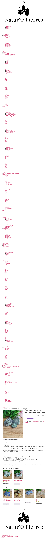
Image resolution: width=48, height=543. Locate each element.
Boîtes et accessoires (6, 53)
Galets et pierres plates (7, 58)
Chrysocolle (6, 90)
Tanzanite (5, 165)
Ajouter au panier (30, 418)
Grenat (5, 102)
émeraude (5, 98)
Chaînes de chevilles (6, 51)
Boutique (3, 23)
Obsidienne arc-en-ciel (9, 130)
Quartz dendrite (8, 149)
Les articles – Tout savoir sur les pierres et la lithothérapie (11, 173)
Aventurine (6, 81)
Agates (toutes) (8, 70)
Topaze (5, 167)
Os (4, 197)
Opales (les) (6, 138)
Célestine (5, 87)
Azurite (5, 82)
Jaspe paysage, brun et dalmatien (11, 114)
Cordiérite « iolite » (7, 93)
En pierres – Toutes (7, 36)
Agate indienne (8, 73)
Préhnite (5, 144)
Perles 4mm (7, 27)
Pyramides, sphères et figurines (8, 59)
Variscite (5, 170)
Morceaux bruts (10, 408)
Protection (5, 202)
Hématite (5, 103)
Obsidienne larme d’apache (10, 133)
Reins (5, 203)
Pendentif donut (6, 47)
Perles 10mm (8, 30)
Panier (4, 211)
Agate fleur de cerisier (9, 72)
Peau (5, 198)
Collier (4, 49)
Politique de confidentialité (7, 532)
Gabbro (5, 101)
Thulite (5, 166)
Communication (6, 183)
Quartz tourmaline (8, 153)
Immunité (5, 192)
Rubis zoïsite (6, 171)
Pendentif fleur (6, 43)
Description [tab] (5, 439)
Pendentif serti (6, 41)
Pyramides (7, 61)
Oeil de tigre (6, 137)
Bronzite (5, 84)
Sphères (7, 62)
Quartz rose (7, 151)
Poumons (5, 201)
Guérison (5, 190)
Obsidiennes (6, 128)
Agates (5, 69)
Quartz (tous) (8, 147)
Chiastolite (6, 89)
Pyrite (5, 145)
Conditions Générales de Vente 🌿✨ (7, 535)
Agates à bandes (8, 71)
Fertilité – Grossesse (7, 188)
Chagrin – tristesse (7, 180)
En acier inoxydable (7, 38)
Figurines (7, 60)
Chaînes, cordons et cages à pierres (9, 54)
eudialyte (5, 99)
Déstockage (4, 52)
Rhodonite (5, 157)
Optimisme (6, 196)
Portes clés (6, 56)
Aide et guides (4, 172)
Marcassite (6, 125)
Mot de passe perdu (6, 214)
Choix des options (6, 483)
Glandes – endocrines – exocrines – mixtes (10, 189)
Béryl (43, 421)
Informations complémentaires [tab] (12, 439)
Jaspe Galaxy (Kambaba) (9, 110)
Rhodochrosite (6, 155)
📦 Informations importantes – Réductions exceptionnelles (10, 536)
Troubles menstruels (7, 207)
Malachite (5, 124)
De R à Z (4, 154)
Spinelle (5, 164)
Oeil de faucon (6, 136)
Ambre (5, 76)
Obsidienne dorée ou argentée (10, 131)
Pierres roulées (6, 64)
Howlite (5, 104)
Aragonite (5, 80)
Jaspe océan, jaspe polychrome (10, 113)
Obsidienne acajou (8, 129)
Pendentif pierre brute (7, 45)
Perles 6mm (7, 28)
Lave (5, 122)
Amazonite (6, 75)
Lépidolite (5, 123)
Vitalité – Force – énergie (8, 208)
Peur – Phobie (6, 200)
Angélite (5, 78)
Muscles (5, 194)
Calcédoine (6, 85)
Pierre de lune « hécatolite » (8, 142)
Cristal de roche (6, 95)
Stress (5, 205)
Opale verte (6, 139)
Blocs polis (6, 63)
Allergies (5, 176)
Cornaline (5, 94)
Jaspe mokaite (8, 112)
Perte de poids (6, 199)
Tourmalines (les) (6, 168)
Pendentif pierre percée (7, 46)
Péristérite (5, 141)
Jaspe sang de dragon (9, 116)
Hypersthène (6, 105)
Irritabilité (5, 193)
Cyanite (5, 96)
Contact (4, 534)
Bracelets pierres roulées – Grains (9, 32)
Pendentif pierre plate (7, 42)
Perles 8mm (7, 29)
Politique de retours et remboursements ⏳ (9, 533)
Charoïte (5, 88)
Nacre (5, 127)
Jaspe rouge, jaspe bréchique (10, 115)
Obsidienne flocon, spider (9, 132)
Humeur (5, 191)
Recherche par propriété (6, 174)
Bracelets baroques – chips (8, 33)
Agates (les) (6, 68)
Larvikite (5, 121)
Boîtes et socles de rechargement (9, 55)
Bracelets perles (6, 25)
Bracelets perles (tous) (9, 26)
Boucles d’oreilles (5, 35)
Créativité (5, 185)
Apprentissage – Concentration (8, 179)
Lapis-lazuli (6, 119)
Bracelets (4, 24)
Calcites (5, 86)
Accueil (3, 408)
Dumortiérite (6, 97)
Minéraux (6, 408)
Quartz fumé (8, 150)
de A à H (4, 67)
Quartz (5, 146)
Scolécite (5, 159)
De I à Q (4, 106)
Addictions (6, 175)
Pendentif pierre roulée (7, 44)
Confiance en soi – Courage (8, 184)
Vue (5, 209)
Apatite (5, 79)
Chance (5, 181)
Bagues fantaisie (5, 50)
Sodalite (5, 163)
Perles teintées (6, 34)
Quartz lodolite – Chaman (9, 148)
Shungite (5, 162)
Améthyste (6, 77)
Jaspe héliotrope (8, 111)
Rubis (5, 158)
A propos (3, 537)
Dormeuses (6, 37)
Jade (5, 107)
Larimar (5, 120)
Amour (5, 177)
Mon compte (3, 210)
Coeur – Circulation (7, 182)
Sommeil (5, 206)
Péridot (5, 140)
